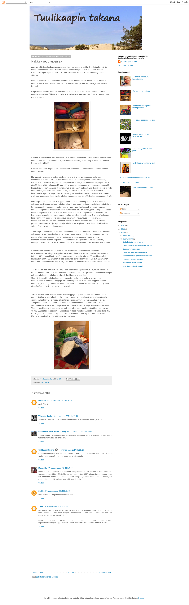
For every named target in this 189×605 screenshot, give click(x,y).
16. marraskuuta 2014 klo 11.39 (59, 400)
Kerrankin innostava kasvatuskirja (140, 78)
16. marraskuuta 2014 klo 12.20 (71, 450)
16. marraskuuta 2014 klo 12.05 (79, 432)
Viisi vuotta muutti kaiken (130, 182)
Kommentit (126, 214)
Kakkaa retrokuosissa (141, 91)
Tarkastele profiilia (125, 65)
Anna (40, 507)
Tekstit (124, 209)
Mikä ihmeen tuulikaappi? (142, 187)
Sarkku (41, 491)
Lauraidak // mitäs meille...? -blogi (52, 432)
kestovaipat (45, 382)
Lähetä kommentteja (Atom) (47, 577)
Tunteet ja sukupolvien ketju (143, 120)
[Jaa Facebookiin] (75, 379)
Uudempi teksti (38, 573)
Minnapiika (42, 468)
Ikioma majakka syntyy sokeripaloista (141, 107)
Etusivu (71, 573)
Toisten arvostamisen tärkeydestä (140, 135)
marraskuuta (128, 239)
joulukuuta (127, 236)
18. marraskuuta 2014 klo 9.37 (56, 507)
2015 (123, 229)
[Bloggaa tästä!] (70, 379)
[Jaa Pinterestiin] (78, 379)
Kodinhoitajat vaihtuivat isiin (143, 163)
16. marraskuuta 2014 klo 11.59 (65, 416)
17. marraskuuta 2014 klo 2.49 (57, 491)
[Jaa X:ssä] (72, 379)
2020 (123, 226)
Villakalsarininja (45, 416)
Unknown (42, 400)
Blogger (141, 598)
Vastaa (41, 408)
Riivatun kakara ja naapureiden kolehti (135, 177)
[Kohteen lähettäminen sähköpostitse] (67, 379)
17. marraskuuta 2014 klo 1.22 (60, 468)
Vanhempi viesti (104, 573)
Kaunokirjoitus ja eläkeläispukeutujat (137, 245)
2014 (123, 233)
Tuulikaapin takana (46, 450)
